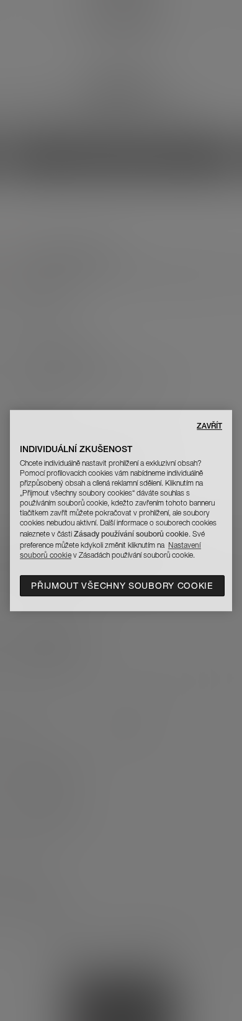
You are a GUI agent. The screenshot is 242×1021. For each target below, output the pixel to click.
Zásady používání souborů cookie (131, 533)
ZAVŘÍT (209, 425)
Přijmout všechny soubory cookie (122, 585)
